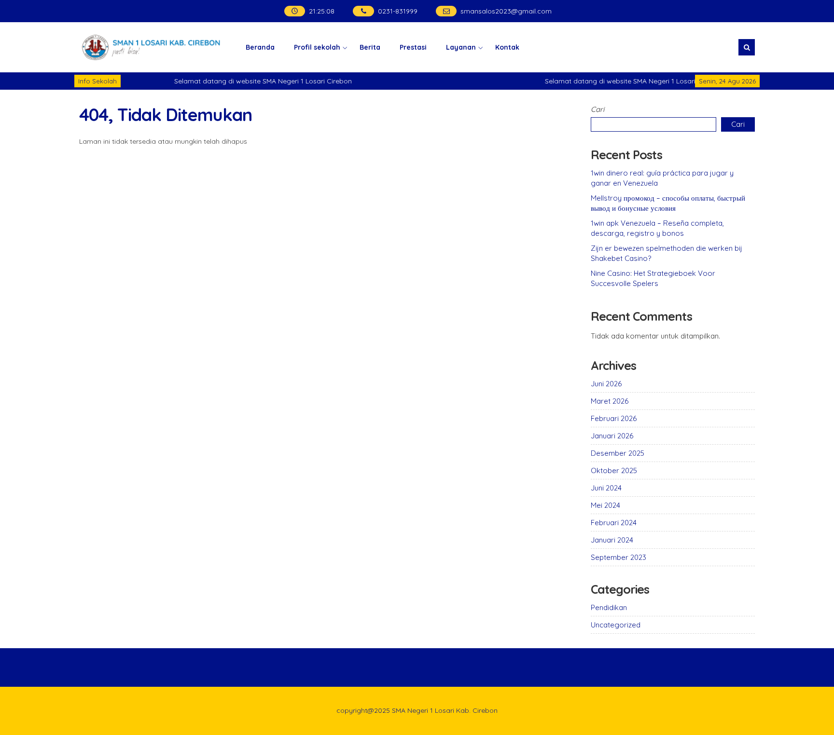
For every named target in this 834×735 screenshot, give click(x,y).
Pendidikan (609, 607)
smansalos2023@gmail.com (506, 11)
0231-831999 (397, 11)
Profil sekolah (317, 47)
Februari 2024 (614, 522)
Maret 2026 (609, 401)
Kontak (507, 47)
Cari (597, 109)
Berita (370, 47)
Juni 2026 (606, 383)
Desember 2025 (617, 453)
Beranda (260, 47)
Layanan (461, 47)
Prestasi (413, 47)
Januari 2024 (612, 539)
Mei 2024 (605, 505)
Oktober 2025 (614, 470)
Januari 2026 (612, 435)
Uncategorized (615, 624)
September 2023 (618, 557)
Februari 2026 (614, 418)
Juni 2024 (606, 487)
